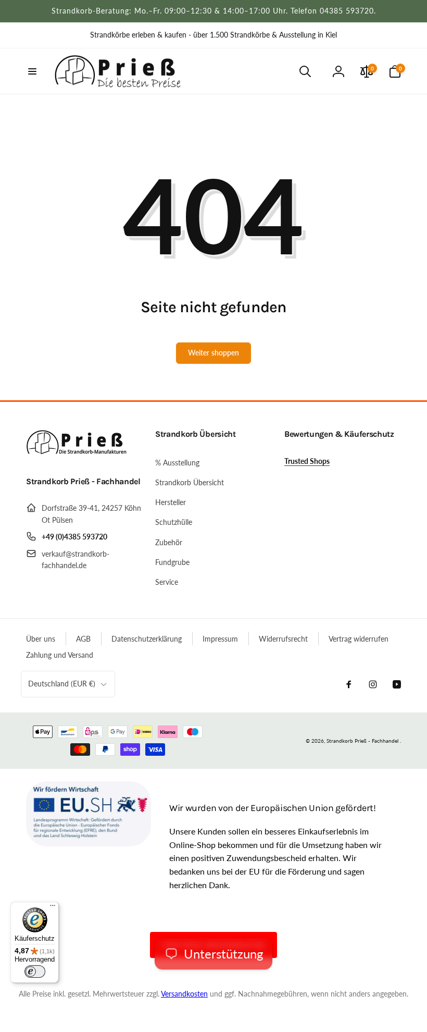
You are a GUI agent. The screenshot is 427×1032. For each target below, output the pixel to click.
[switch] (34, 971)
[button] (32, 71)
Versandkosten (184, 993)
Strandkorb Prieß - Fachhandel (362, 741)
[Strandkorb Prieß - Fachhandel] (78, 454)
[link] (213, 35)
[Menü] (52, 908)
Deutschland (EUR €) (61, 683)
